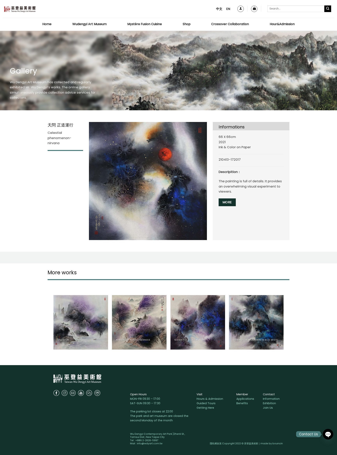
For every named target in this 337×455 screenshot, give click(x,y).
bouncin (277, 443)
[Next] (283, 324)
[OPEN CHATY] (328, 434)
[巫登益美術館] (20, 8)
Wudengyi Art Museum (89, 24)
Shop (187, 24)
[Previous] (54, 324)
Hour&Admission (282, 24)
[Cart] (254, 9)
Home (46, 24)
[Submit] (327, 8)
